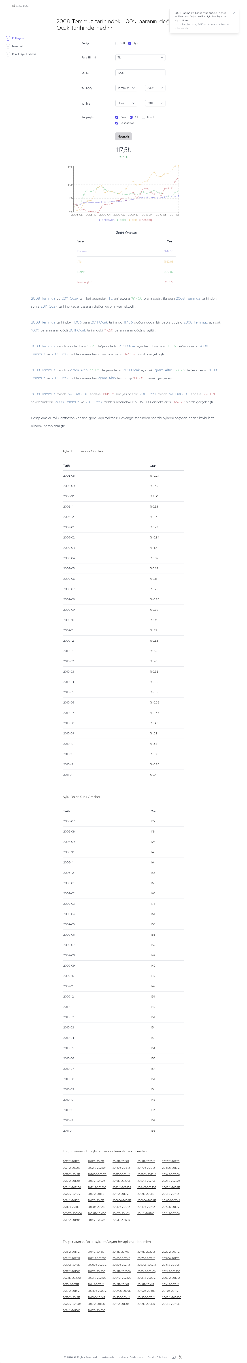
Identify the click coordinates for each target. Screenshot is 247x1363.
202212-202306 (97, 1187)
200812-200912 (171, 1187)
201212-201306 (171, 1213)
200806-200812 (121, 1200)
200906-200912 (146, 1200)
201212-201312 (145, 1194)
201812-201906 (96, 1181)
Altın (137, 117)
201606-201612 (121, 1168)
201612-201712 (71, 1161)
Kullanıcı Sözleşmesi (131, 1357)
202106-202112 (121, 1174)
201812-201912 (120, 1161)
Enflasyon (15, 38)
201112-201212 (120, 1194)
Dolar (123, 117)
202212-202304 (97, 1168)
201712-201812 (96, 1161)
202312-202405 (121, 1187)
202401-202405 (146, 1187)
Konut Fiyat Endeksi (21, 54)
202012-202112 (171, 1161)
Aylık (136, 43)
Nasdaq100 (127, 123)
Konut (150, 117)
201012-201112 (96, 1194)
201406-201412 (146, 1207)
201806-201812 (171, 1168)
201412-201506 (96, 1220)
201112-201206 (145, 1213)
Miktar (86, 73)
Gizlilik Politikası (157, 1357)
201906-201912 (71, 1174)
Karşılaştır (88, 117)
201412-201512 (71, 1200)
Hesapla (123, 136)
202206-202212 (146, 1174)
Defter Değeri (23, 5)
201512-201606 (121, 1220)
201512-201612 (96, 1200)
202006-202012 (97, 1174)
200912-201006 (97, 1213)
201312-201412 (170, 1194)
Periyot (86, 43)
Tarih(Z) (86, 104)
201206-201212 (96, 1207)
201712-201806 (71, 1181)
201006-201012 (171, 1200)
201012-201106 (120, 1213)
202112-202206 (171, 1181)
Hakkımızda (107, 1357)
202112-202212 (71, 1168)
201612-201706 (171, 1174)
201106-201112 (71, 1207)
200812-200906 (72, 1213)
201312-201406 (71, 1220)
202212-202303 (97, 1258)
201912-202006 (121, 1181)
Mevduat (15, 46)
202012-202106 (146, 1181)
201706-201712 (146, 1168)
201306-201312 (121, 1207)
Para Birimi (89, 57)
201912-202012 (146, 1161)
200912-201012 (71, 1194)
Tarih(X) (87, 88)
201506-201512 (171, 1207)
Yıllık (122, 43)
